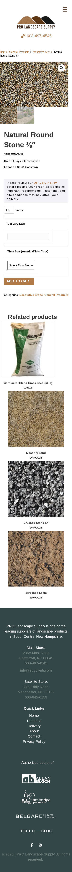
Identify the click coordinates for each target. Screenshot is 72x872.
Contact (34, 736)
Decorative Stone (42, 51)
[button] (61, 68)
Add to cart (18, 281)
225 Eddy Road (36, 687)
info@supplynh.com (36, 670)
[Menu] (65, 9)
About (34, 731)
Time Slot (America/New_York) (27, 251)
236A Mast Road (36, 653)
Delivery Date (16, 223)
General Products (19, 51)
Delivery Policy (45, 182)
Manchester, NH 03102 (36, 692)
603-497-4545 (39, 36)
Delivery (34, 726)
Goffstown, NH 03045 (36, 658)
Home (3, 51)
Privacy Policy (34, 742)
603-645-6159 (36, 697)
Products (34, 721)
